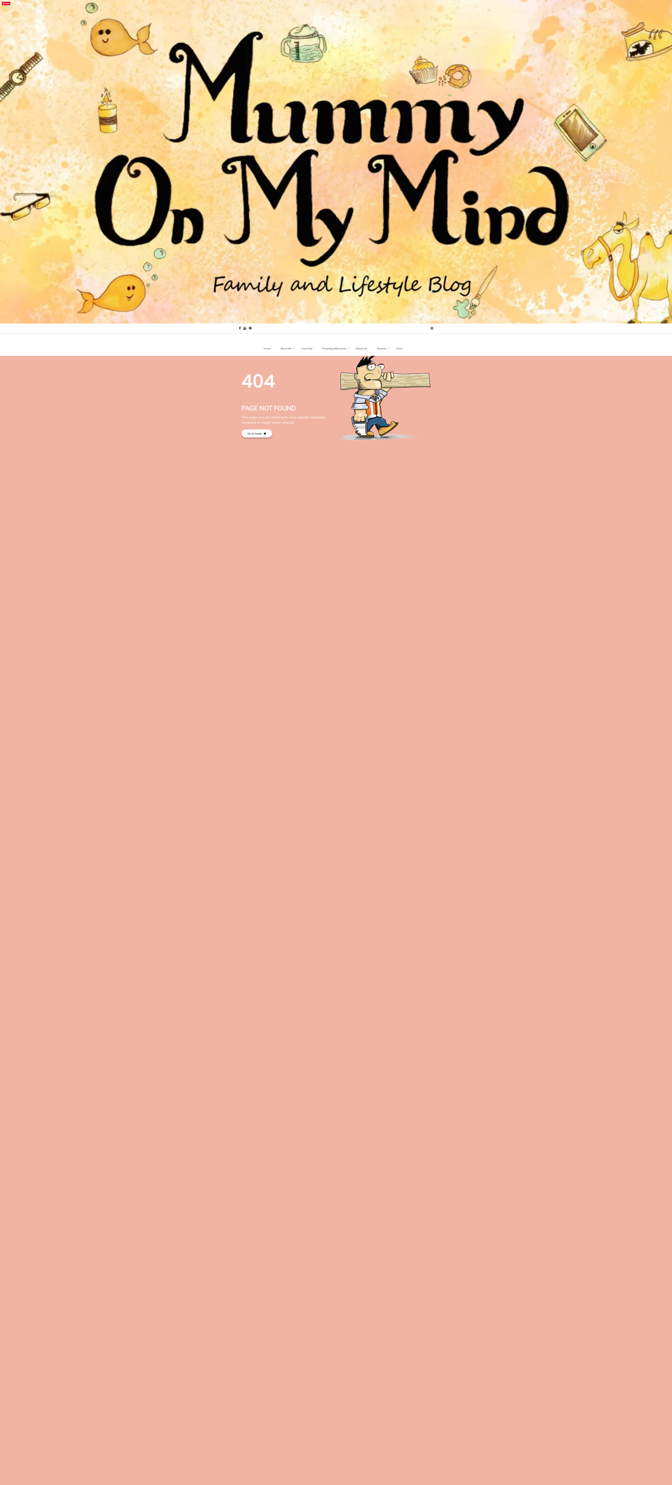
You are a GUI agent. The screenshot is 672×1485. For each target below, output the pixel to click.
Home (267, 348)
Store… (400, 348)
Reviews (381, 348)
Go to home (255, 433)
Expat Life (361, 348)
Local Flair (307, 348)
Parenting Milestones (334, 348)
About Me (285, 348)
